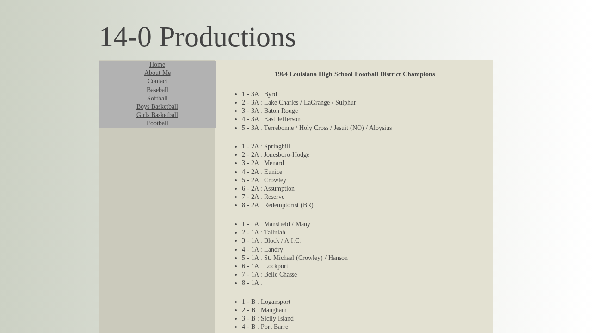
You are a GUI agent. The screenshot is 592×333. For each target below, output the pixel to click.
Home (157, 64)
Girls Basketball (157, 114)
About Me (157, 72)
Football (157, 123)
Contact (157, 81)
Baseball (157, 89)
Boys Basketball (157, 106)
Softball (157, 98)
